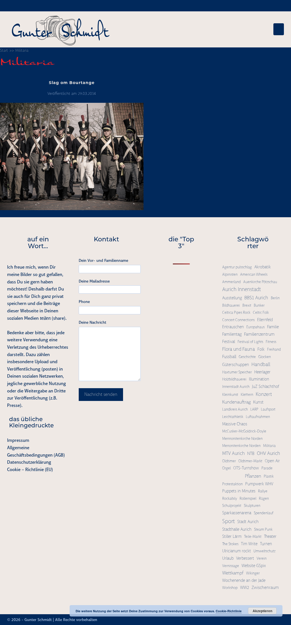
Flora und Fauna (238, 349)
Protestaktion (232, 484)
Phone (84, 301)
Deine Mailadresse (94, 281)
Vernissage (230, 565)
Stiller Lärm (232, 536)
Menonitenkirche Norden (241, 445)
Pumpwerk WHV (259, 483)
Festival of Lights (250, 341)
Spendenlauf (263, 513)
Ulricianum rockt (236, 550)
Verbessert (245, 558)
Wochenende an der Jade (243, 580)
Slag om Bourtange (72, 82)
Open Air (272, 460)
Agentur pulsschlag (237, 267)
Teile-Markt (252, 536)
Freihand (274, 349)
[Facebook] (261, 619)
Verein (262, 558)
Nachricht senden (100, 394)
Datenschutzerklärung (29, 462)
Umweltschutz (264, 551)
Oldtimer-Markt (250, 461)
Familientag (232, 334)
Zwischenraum (265, 587)
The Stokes (230, 544)
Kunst (258, 402)
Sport (228, 521)
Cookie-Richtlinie (229, 611)
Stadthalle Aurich (236, 529)
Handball (260, 364)
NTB (250, 453)
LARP (254, 409)
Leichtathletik (232, 416)
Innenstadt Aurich (236, 386)
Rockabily (229, 498)
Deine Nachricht (92, 322)
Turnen (266, 543)
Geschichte (247, 356)
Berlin (275, 298)
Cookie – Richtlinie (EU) (30, 470)
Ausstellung (232, 297)
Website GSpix (254, 565)
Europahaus (255, 327)
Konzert (264, 394)
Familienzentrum (259, 334)
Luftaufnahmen (258, 416)
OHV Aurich (268, 453)
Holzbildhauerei (234, 379)
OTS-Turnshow (246, 468)
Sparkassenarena (236, 512)
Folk (261, 349)
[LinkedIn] (271, 619)
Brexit (246, 305)
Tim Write (249, 543)
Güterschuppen (235, 364)
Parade (267, 468)
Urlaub (228, 558)
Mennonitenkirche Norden (242, 438)
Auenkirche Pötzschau (260, 281)
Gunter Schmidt (38, 619)
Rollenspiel (248, 498)
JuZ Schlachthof (265, 386)
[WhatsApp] (276, 619)
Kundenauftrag (236, 402)
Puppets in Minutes (238, 491)
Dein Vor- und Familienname (103, 260)
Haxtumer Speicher (237, 372)
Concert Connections (238, 319)
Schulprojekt (231, 505)
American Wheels (253, 274)
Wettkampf (233, 573)
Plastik (269, 476)
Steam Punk (263, 529)
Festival (228, 341)
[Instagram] (266, 619)
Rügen (264, 498)
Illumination (259, 379)
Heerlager (262, 372)
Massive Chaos (234, 424)
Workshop (230, 587)
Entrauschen (233, 326)
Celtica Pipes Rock (236, 312)
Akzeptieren (262, 610)
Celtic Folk (261, 312)
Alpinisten (230, 274)
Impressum (18, 440)
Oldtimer (229, 461)
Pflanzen (253, 476)
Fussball (229, 356)
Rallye (262, 491)
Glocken (264, 356)
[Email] (281, 619)
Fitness (271, 341)
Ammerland (231, 281)
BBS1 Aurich (256, 297)
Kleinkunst (230, 394)
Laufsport (268, 409)
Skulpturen (252, 505)
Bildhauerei (231, 305)
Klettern (247, 394)
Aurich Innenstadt (241, 289)
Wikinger (253, 573)
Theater (270, 536)
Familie (273, 326)
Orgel (226, 468)
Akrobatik (262, 266)
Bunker (259, 305)
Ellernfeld (265, 319)
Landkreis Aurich (235, 409)
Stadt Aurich (248, 521)
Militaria (269, 445)
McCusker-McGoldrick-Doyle (244, 431)
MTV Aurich (233, 453)
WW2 (244, 587)
